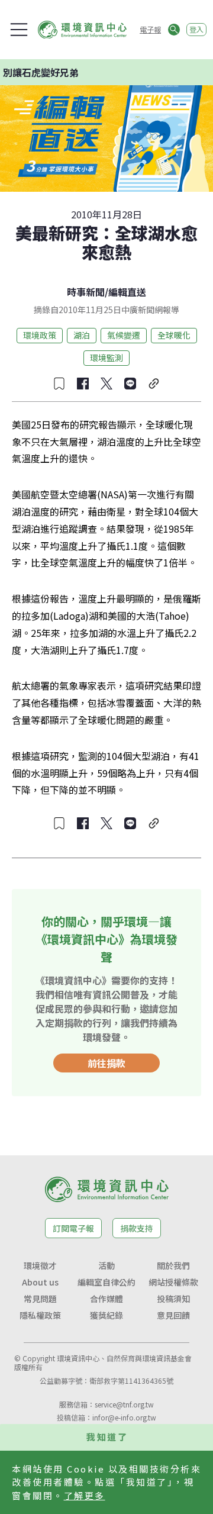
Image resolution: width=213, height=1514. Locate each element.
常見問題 (40, 1298)
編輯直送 (127, 292)
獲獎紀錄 (106, 1315)
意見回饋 (173, 1315)
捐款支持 (136, 1228)
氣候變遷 (123, 335)
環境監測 (106, 357)
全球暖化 (174, 335)
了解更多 (84, 1495)
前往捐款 (106, 1063)
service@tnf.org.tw (124, 1404)
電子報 (150, 29)
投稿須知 (173, 1298)
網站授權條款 (173, 1282)
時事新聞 (86, 292)
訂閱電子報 (73, 1228)
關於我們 (173, 1265)
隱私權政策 (40, 1315)
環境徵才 (40, 1265)
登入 (196, 29)
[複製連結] (154, 383)
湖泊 (81, 335)
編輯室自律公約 (106, 1282)
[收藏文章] (59, 383)
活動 (106, 1265)
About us (40, 1282)
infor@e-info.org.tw (124, 1417)
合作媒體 (106, 1298)
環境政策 (39, 335)
